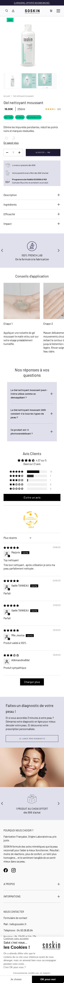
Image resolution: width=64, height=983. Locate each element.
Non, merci (16, 513)
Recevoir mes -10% (16, 509)
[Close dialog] (61, 478)
